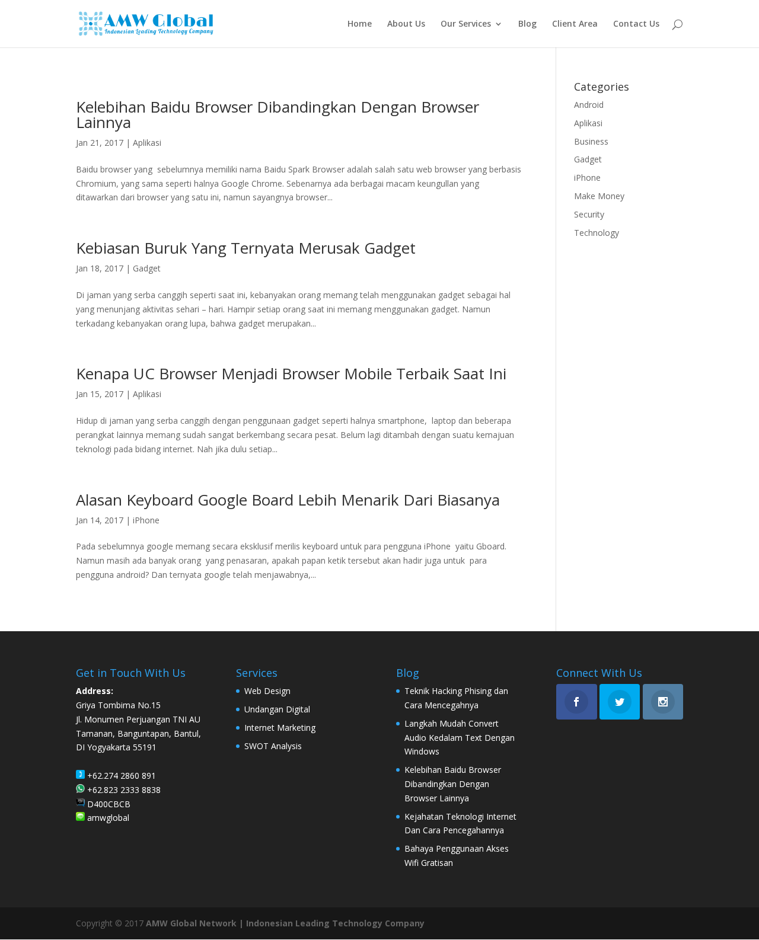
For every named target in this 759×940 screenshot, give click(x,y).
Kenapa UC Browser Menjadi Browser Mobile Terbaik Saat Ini (291, 373)
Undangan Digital (277, 709)
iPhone (146, 520)
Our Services (466, 24)
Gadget (147, 268)
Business (591, 141)
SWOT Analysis (273, 746)
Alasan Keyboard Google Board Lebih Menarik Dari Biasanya (288, 499)
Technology (596, 232)
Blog (527, 24)
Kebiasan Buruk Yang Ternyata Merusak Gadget (246, 247)
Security (589, 214)
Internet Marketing (279, 727)
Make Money (599, 196)
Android (589, 104)
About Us (406, 24)
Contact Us (636, 24)
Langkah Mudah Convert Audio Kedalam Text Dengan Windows (459, 737)
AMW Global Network (191, 923)
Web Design (267, 690)
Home (359, 24)
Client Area (575, 24)
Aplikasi (147, 142)
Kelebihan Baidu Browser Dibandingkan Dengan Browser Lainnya (277, 114)
